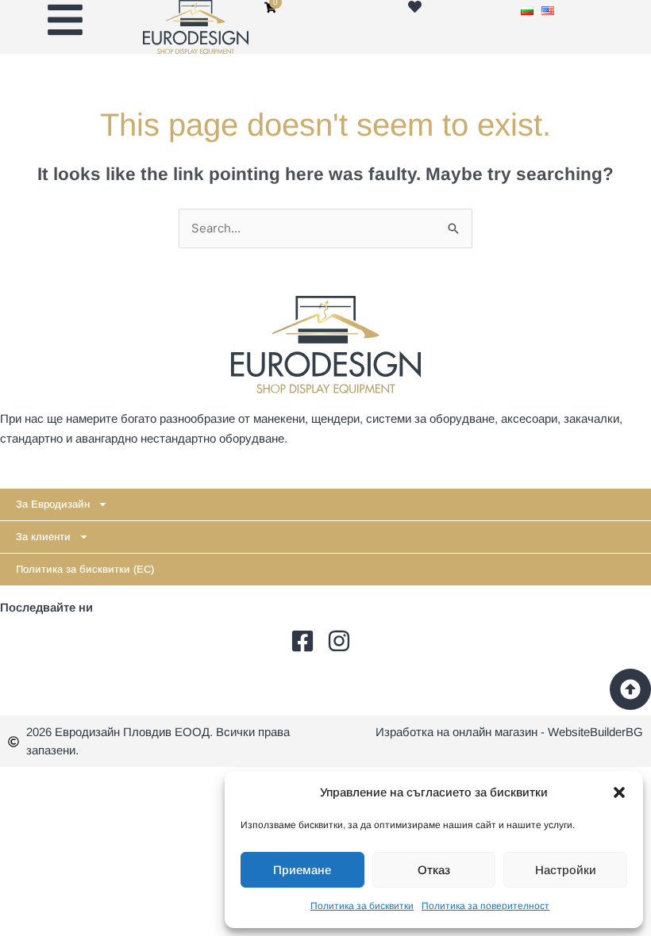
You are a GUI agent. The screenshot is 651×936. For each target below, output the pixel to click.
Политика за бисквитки (362, 905)
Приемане (302, 870)
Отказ (434, 870)
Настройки (565, 870)
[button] (619, 792)
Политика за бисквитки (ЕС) (85, 569)
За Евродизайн (53, 504)
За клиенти (43, 537)
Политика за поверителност (485, 905)
